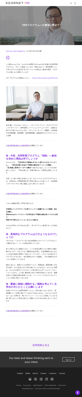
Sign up (68, 359)
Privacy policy (27, 385)
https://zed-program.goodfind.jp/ (45, 77)
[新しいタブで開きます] (30, 378)
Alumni (35, 373)
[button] (71, 3)
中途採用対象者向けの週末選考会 (18, 145)
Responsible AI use (27, 388)
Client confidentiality (50, 385)
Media (28, 373)
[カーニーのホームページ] (17, 2)
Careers (43, 373)
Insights (20, 373)
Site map (18, 385)
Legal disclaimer (38, 385)
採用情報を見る (41, 345)
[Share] (8, 57)
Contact (62, 373)
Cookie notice (62, 385)
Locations (52, 373)
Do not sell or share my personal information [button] (47, 388)
